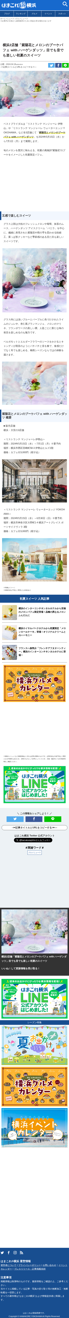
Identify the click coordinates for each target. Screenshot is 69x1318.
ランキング (21, 14)
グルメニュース (34, 852)
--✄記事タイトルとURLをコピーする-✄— (18, 67)
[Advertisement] (34, 31)
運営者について (8, 1265)
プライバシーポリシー (29, 1265)
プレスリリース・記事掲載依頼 (30, 1269)
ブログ (7, 14)
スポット (62, 14)
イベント (48, 14)
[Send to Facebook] (58, 65)
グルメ (34, 14)
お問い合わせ (49, 1265)
